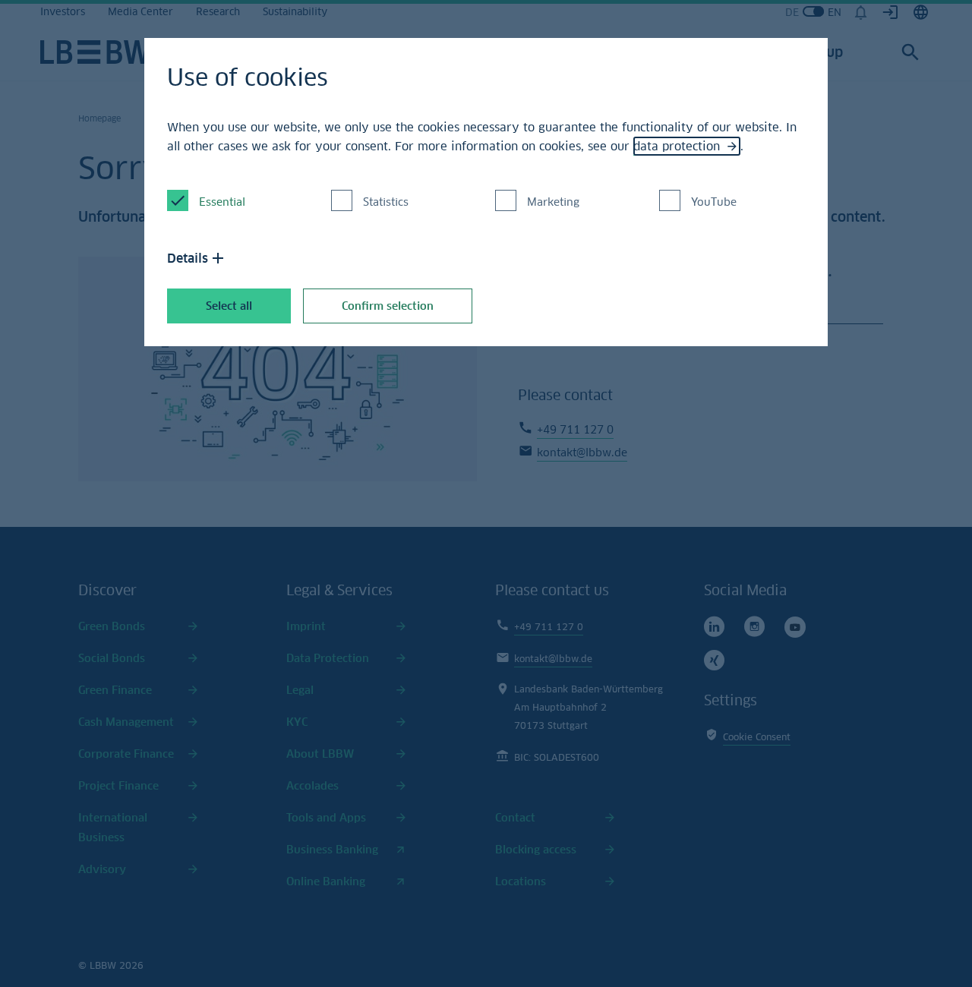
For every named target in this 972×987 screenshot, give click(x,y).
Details (187, 258)
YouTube (714, 201)
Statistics (386, 201)
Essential (222, 201)
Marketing (553, 201)
